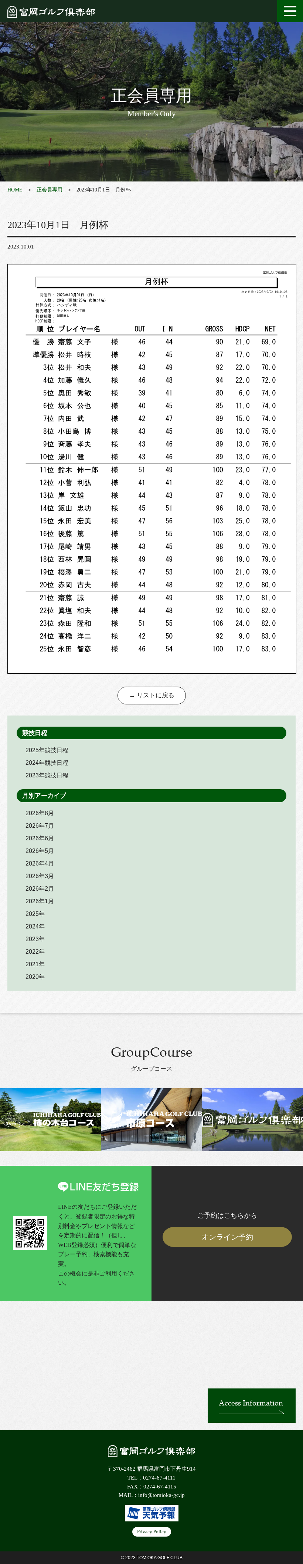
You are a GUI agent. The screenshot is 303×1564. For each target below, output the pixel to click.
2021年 (35, 964)
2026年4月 (39, 863)
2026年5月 (39, 851)
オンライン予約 (227, 1237)
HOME (15, 190)
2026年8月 (39, 813)
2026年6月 (39, 838)
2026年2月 (39, 889)
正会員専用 (49, 190)
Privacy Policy (151, 1531)
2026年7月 (39, 826)
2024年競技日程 (46, 763)
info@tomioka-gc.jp (161, 1495)
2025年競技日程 (46, 750)
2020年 (35, 977)
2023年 (35, 939)
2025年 (35, 914)
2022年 (35, 951)
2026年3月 (39, 876)
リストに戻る (155, 695)
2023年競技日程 (46, 775)
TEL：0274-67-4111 (151, 1478)
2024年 (35, 926)
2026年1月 (39, 901)
